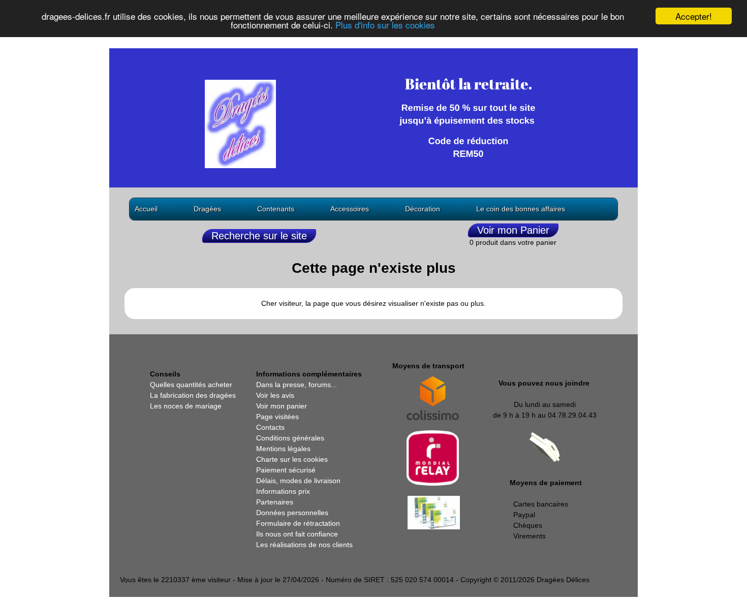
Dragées (207, 209)
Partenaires (274, 502)
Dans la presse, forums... (296, 385)
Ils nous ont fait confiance (297, 534)
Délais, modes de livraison (298, 481)
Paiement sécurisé (286, 470)
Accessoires (349, 209)
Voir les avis (275, 395)
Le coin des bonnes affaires (520, 209)
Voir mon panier (281, 406)
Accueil (146, 209)
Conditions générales (290, 438)
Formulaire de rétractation (298, 523)
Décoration (422, 209)
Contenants (275, 209)
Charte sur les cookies (292, 459)
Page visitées (277, 417)
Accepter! (693, 16)
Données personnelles (292, 513)
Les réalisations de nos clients (304, 545)
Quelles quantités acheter (191, 385)
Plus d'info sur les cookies (385, 25)
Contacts (270, 427)
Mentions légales (283, 449)
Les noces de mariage (186, 406)
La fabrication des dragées (193, 395)
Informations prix (283, 491)
